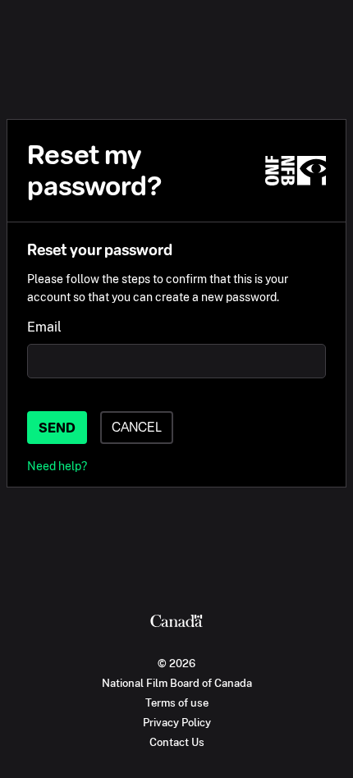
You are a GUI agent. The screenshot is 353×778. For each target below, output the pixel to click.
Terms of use (177, 702)
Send (57, 428)
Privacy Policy (177, 722)
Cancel (137, 427)
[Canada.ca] (176, 623)
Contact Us (176, 741)
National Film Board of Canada (177, 682)
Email (44, 327)
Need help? (57, 466)
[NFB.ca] (295, 170)
